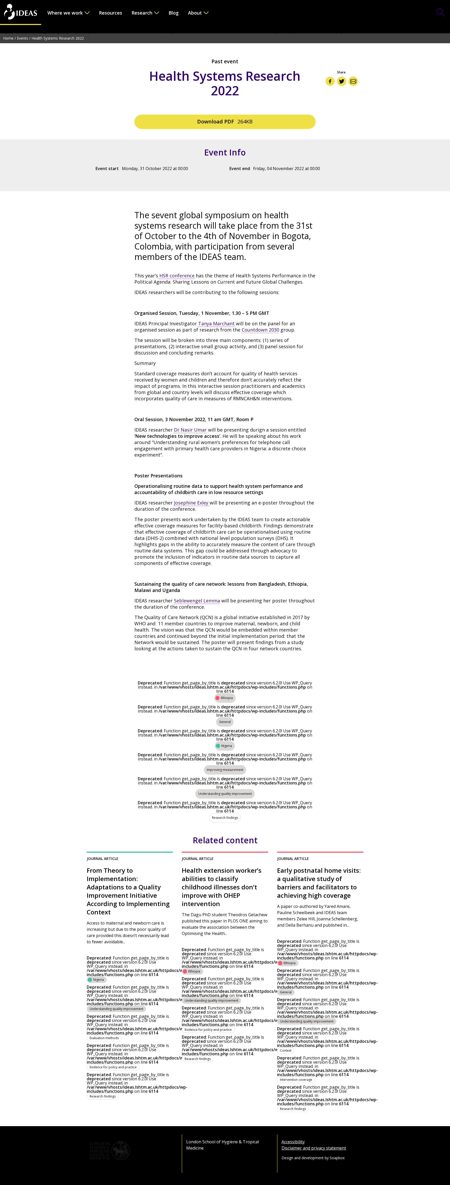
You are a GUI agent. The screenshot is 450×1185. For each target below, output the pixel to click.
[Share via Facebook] (330, 81)
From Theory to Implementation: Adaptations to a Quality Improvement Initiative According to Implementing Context (128, 891)
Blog (173, 13)
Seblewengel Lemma (197, 600)
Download (225, 121)
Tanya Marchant (216, 323)
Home (8, 38)
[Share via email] (353, 81)
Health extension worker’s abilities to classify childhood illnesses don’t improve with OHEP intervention (221, 887)
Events (22, 38)
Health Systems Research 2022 (58, 38)
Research (142, 13)
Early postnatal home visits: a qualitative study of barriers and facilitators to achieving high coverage (319, 883)
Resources (110, 13)
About (195, 13)
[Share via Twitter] (341, 81)
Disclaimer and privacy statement (314, 1148)
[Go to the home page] (20, 12)
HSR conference (176, 275)
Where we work (65, 13)
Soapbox (337, 1157)
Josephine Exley (192, 503)
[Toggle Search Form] (440, 13)
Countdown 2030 (260, 330)
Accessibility (293, 1142)
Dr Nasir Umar (190, 430)
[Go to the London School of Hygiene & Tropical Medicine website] (130, 1151)
